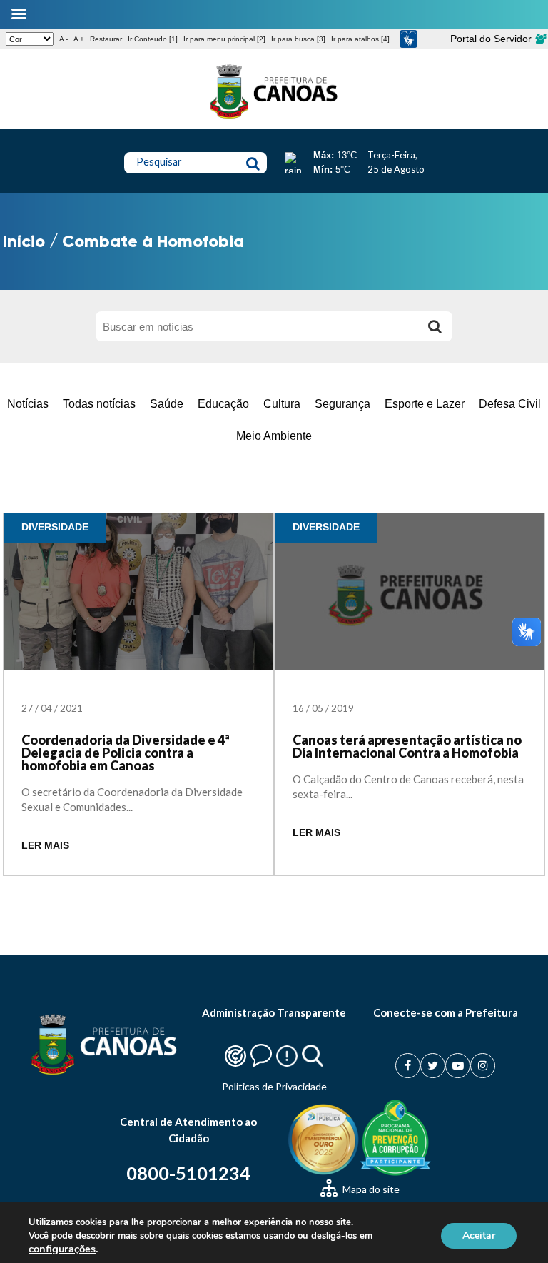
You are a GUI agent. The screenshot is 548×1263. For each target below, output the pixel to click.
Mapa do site (370, 1189)
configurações (62, 1248)
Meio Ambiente (274, 436)
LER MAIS (45, 845)
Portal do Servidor (492, 38)
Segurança (342, 404)
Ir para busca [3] (298, 39)
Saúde (166, 404)
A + (78, 39)
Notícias (28, 404)
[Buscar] (434, 326)
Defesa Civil (510, 404)
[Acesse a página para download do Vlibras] (408, 39)
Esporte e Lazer (425, 404)
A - (63, 39)
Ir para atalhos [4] (360, 39)
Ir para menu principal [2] (224, 39)
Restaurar (106, 39)
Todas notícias (99, 404)
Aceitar (478, 1235)
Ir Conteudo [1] (153, 39)
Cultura (281, 404)
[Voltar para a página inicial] (274, 118)
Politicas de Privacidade (274, 1086)
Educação (223, 404)
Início (24, 241)
